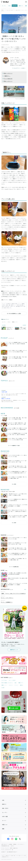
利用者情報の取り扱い (5, 845)
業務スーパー (14, 322)
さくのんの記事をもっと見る (14, 313)
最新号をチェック (14, 649)
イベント (16, 685)
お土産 (3, 687)
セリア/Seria (4, 680)
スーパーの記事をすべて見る (14, 445)
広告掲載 (10, 844)
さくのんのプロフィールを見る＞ (19, 68)
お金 (3, 800)
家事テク (4, 804)
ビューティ (4, 5)
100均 (9, 5)
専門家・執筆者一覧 (13, 848)
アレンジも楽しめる (8, 78)
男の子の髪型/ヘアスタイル (7, 682)
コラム (9, 322)
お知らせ (12, 845)
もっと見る (14, 484)
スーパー (14, 5)
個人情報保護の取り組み (11, 851)
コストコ (10, 685)
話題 (26, 5)
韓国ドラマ (21, 682)
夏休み (21, 685)
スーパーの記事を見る (14, 566)
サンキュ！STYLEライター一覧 (7, 849)
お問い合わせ (3, 844)
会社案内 (3, 851)
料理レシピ (21, 5)
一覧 (25, 589)
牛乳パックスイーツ (8, 73)
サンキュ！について (5, 848)
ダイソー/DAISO (12, 680)
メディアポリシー (20, 844)
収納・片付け (5, 808)
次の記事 (24, 325)
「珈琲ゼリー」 (7, 76)
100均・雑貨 (5, 816)
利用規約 (14, 844)
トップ (2, 8)
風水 (15, 682)
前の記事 (3, 325)
